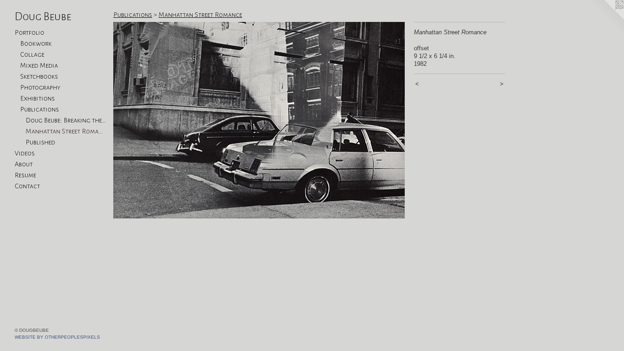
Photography (40, 87)
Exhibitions (37, 98)
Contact (27, 186)
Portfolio (29, 32)
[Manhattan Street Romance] (259, 120)
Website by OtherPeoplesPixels (57, 337)
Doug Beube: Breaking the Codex (66, 120)
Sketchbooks (39, 76)
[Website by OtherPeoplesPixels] (605, 18)
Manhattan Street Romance (66, 131)
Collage (32, 54)
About (24, 164)
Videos (25, 153)
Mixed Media (39, 65)
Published (40, 142)
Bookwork (36, 43)
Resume (25, 175)
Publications (39, 109)
